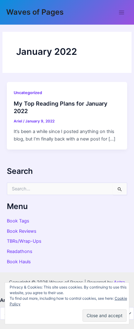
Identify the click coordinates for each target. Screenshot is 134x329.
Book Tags (18, 221)
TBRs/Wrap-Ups (24, 241)
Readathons (19, 251)
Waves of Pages (35, 12)
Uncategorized (28, 92)
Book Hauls (19, 262)
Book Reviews (21, 231)
